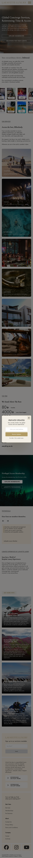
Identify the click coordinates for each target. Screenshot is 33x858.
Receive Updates (16, 434)
